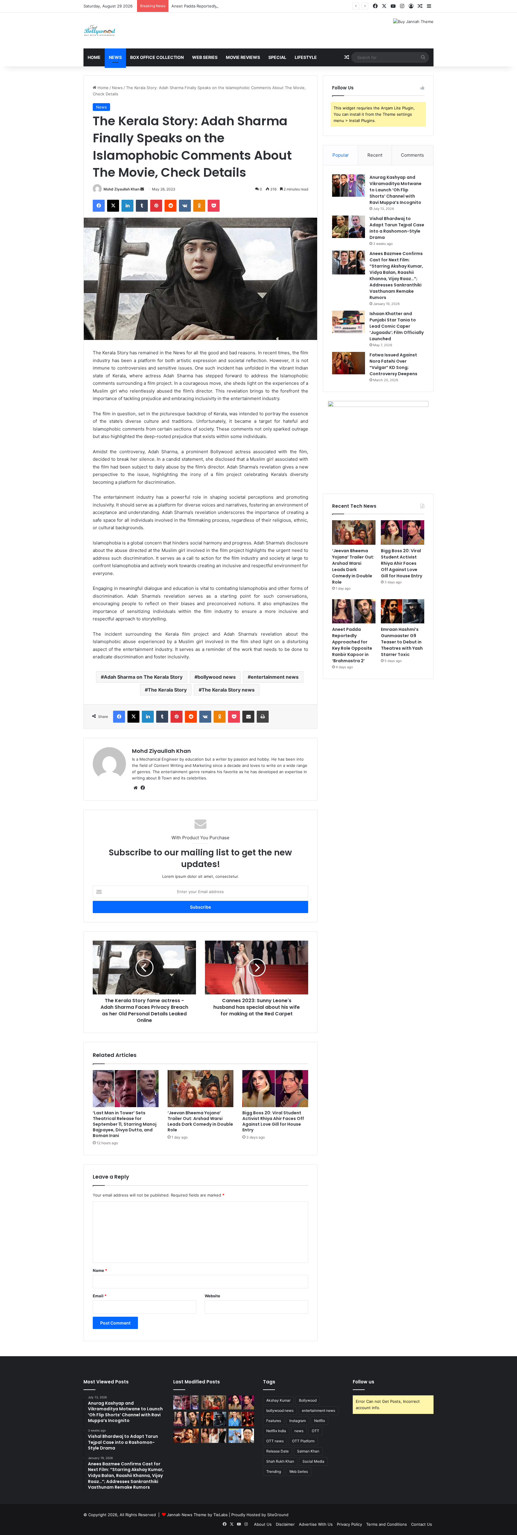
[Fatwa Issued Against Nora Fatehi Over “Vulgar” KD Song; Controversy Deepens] (348, 363)
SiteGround (277, 1514)
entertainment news (275, 677)
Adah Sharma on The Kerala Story (143, 677)
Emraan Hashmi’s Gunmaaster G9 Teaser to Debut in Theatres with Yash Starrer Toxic (402, 641)
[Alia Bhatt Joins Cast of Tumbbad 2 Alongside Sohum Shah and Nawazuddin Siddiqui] (241, 1419)
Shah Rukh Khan (280, 1461)
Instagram (297, 1420)
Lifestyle (306, 57)
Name (100, 1270)
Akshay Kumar (278, 1400)
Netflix (319, 1420)
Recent (374, 155)
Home (94, 57)
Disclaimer (285, 1524)
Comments (412, 155)
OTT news (275, 1441)
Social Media (313, 1461)
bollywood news (216, 677)
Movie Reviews (243, 57)
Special (277, 57)
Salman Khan (308, 1451)
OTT (315, 1431)
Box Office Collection (157, 57)
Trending (273, 1471)
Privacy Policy (349, 1524)
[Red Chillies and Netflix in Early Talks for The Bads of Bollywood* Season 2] (186, 1436)
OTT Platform (303, 1441)
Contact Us (421, 1524)
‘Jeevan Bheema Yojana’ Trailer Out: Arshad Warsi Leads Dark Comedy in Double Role (200, 1121)
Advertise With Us (316, 1524)
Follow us (363, 1382)
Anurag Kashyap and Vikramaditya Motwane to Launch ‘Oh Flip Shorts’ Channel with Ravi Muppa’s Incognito (395, 189)
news (298, 1431)
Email (100, 1295)
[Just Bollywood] (99, 30)
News (115, 57)
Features (273, 1420)
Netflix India (276, 1431)
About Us (263, 1524)
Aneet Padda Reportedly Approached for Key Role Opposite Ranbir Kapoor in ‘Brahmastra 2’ (256, 6)
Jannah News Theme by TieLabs (197, 1514)
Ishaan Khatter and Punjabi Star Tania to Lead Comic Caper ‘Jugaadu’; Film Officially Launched (396, 326)
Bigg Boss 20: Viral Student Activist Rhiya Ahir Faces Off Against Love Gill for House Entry (273, 1121)
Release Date (277, 1451)
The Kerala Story (167, 690)
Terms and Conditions (386, 1524)
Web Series (205, 57)
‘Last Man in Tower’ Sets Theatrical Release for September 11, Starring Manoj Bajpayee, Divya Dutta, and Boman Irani (124, 1124)
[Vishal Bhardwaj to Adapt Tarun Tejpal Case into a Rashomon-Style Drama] (348, 227)
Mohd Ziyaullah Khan (121, 189)
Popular (340, 155)
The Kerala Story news (228, 690)
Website (212, 1295)
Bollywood (308, 1400)
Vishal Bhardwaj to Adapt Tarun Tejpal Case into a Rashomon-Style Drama (396, 228)
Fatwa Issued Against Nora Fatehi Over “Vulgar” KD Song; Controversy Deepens (393, 364)
